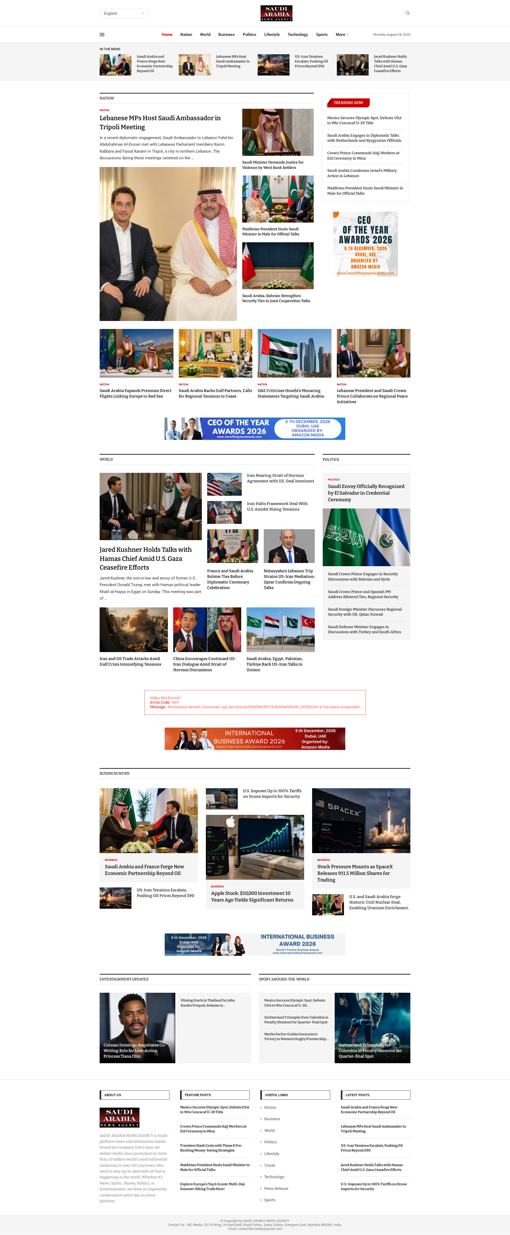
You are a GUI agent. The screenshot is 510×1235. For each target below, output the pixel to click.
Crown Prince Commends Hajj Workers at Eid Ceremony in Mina (363, 156)
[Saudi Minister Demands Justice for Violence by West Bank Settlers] (278, 139)
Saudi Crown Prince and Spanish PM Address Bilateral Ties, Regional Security (363, 594)
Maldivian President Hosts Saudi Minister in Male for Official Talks (365, 191)
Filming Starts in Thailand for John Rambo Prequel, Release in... (208, 1002)
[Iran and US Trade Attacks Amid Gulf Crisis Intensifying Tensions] (134, 637)
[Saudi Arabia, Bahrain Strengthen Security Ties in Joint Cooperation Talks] (278, 273)
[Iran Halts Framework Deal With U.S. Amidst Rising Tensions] (224, 512)
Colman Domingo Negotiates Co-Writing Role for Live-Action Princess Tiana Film (135, 1051)
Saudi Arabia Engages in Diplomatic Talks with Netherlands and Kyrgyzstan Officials (364, 138)
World (205, 34)
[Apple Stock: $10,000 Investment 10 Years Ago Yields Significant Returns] (255, 862)
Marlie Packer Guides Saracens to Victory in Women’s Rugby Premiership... (296, 1036)
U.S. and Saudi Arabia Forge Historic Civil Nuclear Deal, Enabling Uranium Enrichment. (379, 902)
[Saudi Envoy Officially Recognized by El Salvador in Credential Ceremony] (366, 519)
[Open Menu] (102, 34)
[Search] (407, 13)
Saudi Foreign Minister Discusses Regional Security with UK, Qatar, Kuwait (365, 612)
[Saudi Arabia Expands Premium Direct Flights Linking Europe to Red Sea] (136, 364)
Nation (186, 34)
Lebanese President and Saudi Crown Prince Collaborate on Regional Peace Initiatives (372, 396)
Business (226, 34)
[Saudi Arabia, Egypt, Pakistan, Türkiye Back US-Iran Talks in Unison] (280, 640)
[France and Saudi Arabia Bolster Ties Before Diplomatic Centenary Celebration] (232, 559)
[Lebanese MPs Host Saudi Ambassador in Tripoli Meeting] (195, 65)
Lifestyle (272, 34)
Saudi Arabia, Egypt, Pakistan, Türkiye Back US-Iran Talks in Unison (274, 664)
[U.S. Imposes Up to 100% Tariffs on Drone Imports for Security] (222, 799)
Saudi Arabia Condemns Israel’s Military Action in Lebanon (362, 173)
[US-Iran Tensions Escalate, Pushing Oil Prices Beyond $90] (274, 65)
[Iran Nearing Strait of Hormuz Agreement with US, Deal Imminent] (224, 484)
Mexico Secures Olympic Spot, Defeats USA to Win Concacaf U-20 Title (364, 121)
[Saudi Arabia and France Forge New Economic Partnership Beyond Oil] (115, 65)
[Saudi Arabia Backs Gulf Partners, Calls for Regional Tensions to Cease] (216, 364)
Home (167, 34)
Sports (322, 34)
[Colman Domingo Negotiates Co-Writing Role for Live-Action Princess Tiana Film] (137, 1028)
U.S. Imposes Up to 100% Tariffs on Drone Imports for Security (272, 793)
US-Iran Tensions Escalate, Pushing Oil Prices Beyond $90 (311, 61)
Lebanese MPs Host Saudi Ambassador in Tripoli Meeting (233, 61)
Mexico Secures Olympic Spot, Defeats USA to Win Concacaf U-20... (294, 1002)
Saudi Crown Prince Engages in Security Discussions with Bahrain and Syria (363, 577)
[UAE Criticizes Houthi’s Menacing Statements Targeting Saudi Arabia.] (295, 364)
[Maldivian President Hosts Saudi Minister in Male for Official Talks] (278, 206)
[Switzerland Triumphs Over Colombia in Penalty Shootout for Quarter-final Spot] (372, 1028)
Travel (269, 1165)
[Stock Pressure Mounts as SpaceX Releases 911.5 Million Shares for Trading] (361, 838)
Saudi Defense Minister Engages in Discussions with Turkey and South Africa (364, 630)
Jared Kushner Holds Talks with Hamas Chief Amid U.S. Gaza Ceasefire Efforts (146, 558)
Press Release (276, 1188)
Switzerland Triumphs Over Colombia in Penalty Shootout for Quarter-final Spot (296, 1019)
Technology (298, 34)
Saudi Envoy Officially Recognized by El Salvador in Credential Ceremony (366, 493)
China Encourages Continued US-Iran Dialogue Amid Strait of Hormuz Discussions (204, 664)
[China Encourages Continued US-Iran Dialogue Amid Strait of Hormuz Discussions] (207, 640)
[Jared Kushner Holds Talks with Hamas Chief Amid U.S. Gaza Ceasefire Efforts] (353, 65)
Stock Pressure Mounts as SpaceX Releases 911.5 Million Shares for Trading (355, 873)
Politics (249, 34)
